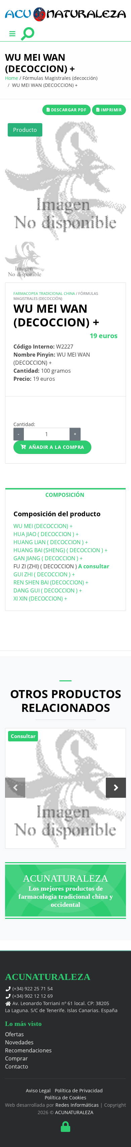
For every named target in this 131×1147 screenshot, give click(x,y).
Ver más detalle (65, 797)
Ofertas (14, 1034)
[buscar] (27, 33)
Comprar (16, 1058)
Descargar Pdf (68, 110)
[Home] (65, 14)
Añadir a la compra (56, 447)
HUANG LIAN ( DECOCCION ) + (50, 542)
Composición (64, 495)
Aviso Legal (38, 1090)
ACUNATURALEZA (74, 1112)
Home (11, 78)
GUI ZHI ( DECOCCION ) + (44, 574)
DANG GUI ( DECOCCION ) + (47, 590)
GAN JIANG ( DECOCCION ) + (48, 558)
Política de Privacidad (79, 1090)
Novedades (19, 1042)
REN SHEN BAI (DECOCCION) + (50, 582)
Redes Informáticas (77, 1105)
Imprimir (111, 110)
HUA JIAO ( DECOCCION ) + (46, 534)
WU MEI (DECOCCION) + (43, 526)
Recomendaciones (28, 1050)
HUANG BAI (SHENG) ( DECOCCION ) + (60, 550)
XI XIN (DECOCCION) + (40, 598)
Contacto (16, 1066)
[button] (12, 33)
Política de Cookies (65, 1097)
